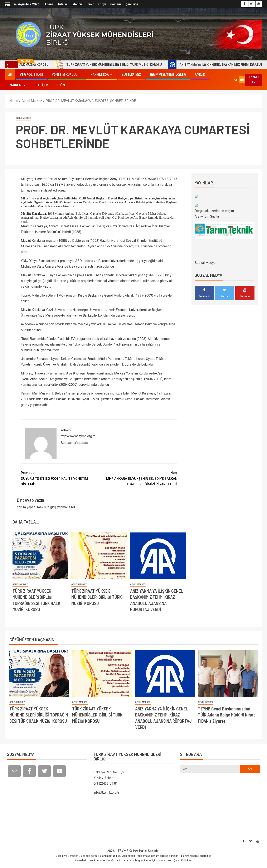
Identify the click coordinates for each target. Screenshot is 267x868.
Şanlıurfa (132, 4)
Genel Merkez (23, 118)
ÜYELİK (200, 74)
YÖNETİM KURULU (64, 74)
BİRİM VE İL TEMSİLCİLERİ (168, 74)
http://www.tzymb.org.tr (78, 436)
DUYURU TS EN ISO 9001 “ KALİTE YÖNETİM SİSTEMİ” (54, 478)
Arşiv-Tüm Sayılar (207, 216)
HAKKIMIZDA (100, 74)
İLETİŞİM (42, 85)
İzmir (90, 4)
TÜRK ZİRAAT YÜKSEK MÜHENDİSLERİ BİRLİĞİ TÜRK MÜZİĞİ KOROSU (89, 64)
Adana (49, 4)
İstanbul (77, 4)
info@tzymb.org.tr (106, 792)
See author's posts (74, 443)
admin (66, 430)
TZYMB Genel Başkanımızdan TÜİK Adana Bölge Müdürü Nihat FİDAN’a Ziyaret (226, 715)
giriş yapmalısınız (63, 507)
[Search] (236, 80)
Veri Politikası (31, 74)
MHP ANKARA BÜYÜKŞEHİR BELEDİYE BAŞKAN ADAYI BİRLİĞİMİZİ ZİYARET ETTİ (141, 478)
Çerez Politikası (183, 860)
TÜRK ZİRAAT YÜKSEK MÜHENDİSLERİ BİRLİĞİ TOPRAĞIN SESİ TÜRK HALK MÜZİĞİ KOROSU (38, 715)
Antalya (62, 4)
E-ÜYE (61, 85)
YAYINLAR (16, 85)
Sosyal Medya (205, 263)
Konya (102, 4)
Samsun (116, 4)
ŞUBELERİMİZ (131, 74)
